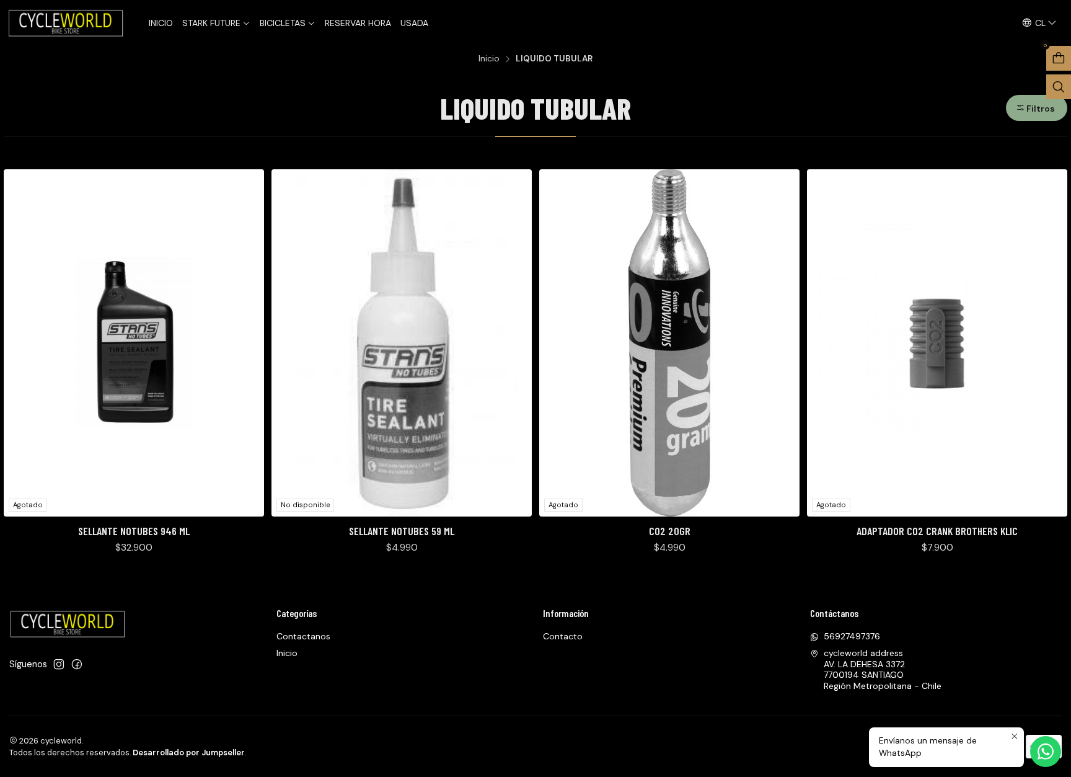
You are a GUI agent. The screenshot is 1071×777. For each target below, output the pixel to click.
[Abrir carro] (1058, 58)
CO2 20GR (669, 531)
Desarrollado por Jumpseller (189, 752)
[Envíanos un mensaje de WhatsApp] (1045, 751)
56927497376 (852, 636)
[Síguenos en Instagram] (59, 664)
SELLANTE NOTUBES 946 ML (134, 531)
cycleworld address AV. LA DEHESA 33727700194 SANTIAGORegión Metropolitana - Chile (882, 669)
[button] (1036, 108)
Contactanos (303, 636)
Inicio (489, 59)
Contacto (563, 636)
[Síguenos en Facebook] (77, 664)
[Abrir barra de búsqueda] (1058, 86)
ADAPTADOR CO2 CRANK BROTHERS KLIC (937, 531)
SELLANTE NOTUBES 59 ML (401, 531)
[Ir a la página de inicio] (66, 22)
